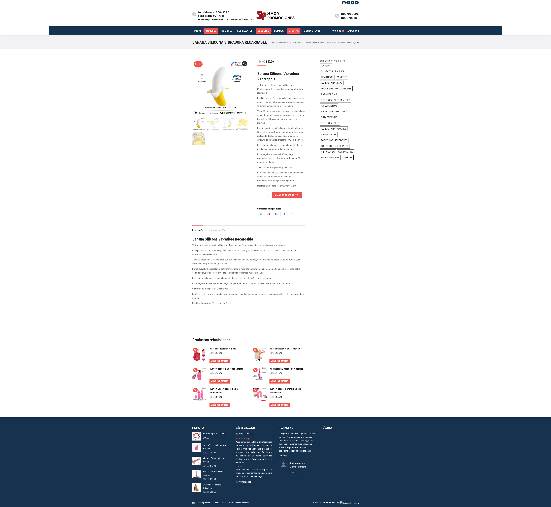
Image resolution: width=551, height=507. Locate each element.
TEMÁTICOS (327, 77)
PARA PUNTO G (329, 106)
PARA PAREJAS (329, 94)
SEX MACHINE (345, 151)
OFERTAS (347, 157)
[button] (244, 63)
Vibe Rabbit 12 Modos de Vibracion (286, 368)
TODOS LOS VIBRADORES (334, 140)
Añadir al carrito (287, 195)
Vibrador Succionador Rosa (222, 348)
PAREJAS (326, 65)
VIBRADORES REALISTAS (334, 111)
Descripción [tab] (197, 230)
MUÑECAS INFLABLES (332, 71)
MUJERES (342, 77)
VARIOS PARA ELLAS (332, 83)
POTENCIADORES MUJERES (335, 100)
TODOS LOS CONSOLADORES (336, 88)
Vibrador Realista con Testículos (285, 348)
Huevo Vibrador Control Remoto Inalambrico (285, 391)
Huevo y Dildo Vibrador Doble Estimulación (223, 391)
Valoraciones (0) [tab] (217, 230)
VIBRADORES (328, 151)
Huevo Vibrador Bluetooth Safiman (226, 368)
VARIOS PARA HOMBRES (334, 129)
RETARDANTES (328, 134)
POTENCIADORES (330, 123)
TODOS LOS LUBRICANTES (335, 146)
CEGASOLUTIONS (332, 502)
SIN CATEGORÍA (329, 117)
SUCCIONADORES (330, 157)
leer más (283, 456)
